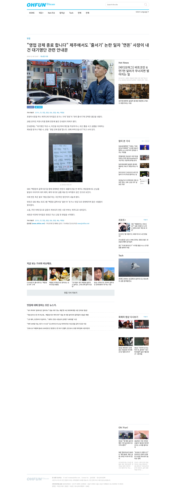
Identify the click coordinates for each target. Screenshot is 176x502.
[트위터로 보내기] (39, 107)
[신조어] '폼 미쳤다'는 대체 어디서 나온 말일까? (133, 235)
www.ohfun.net (38, 223)
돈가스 (37, 112)
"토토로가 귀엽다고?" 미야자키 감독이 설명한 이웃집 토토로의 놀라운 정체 (141, 455)
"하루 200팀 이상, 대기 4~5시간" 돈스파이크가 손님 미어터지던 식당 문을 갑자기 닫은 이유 (56, 324)
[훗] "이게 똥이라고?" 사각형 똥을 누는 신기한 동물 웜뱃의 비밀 (134, 246)
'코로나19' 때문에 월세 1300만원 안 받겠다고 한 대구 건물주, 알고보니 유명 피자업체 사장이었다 (58, 328)
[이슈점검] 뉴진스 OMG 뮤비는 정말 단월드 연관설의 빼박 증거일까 (133, 241)
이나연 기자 (44, 56)
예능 (58, 112)
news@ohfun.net (83, 223)
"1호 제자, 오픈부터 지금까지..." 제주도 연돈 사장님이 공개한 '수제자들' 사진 (52, 319)
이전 (146, 141)
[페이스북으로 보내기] (30, 107)
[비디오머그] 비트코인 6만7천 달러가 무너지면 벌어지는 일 (134, 70)
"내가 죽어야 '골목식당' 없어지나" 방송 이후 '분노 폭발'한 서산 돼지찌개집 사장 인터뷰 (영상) (57, 310)
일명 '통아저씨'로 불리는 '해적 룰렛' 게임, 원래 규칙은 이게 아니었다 (126, 455)
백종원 (62, 112)
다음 (148, 141)
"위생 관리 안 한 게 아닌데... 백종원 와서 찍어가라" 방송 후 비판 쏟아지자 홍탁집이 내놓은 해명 (58, 315)
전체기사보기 (145, 479)
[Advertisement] (88, 27)
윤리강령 (92, 478)
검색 (146, 4)
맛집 (28, 38)
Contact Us (85, 478)
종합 (47, 112)
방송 (51, 112)
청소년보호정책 (101, 478)
